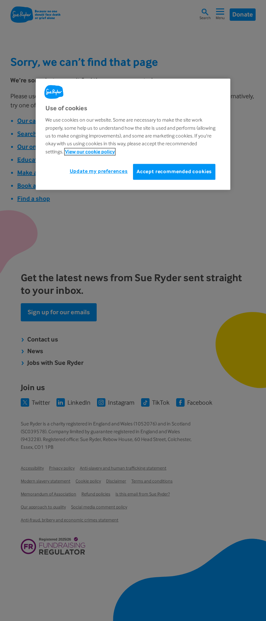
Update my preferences (99, 171)
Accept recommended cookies (174, 172)
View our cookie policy (90, 152)
